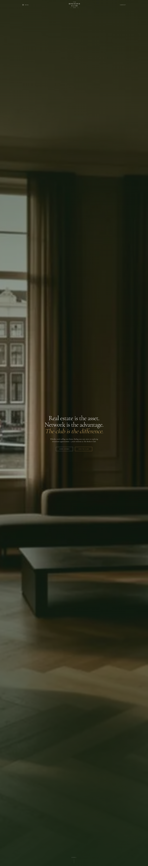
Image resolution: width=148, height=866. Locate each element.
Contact (123, 4)
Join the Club (84, 449)
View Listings (64, 449)
